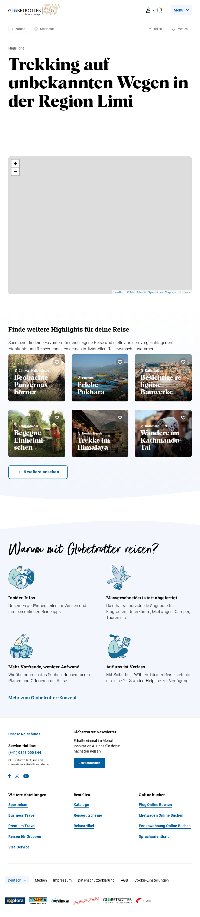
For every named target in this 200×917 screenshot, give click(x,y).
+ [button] (15, 163)
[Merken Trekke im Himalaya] (120, 417)
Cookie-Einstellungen (151, 880)
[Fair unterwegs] (86, 900)
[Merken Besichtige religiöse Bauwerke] (183, 362)
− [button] (15, 171)
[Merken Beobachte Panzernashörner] (57, 362)
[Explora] (15, 900)
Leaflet (119, 292)
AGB (124, 880)
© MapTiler (135, 292)
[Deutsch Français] (17, 880)
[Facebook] (9, 776)
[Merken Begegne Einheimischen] (57, 417)
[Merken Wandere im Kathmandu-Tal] (183, 417)
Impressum (62, 880)
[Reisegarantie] (145, 900)
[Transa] (38, 900)
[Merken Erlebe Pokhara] (120, 362)
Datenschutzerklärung (96, 880)
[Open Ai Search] (159, 10)
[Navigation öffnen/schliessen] (150, 10)
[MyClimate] (60, 901)
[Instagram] (17, 776)
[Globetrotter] (117, 900)
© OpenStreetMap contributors (167, 292)
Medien (41, 880)
